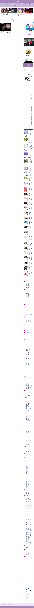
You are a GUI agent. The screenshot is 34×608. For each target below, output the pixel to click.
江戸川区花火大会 (28, 526)
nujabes (27, 588)
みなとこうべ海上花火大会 (29, 501)
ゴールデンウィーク (27, 317)
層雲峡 (27, 468)
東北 (26, 472)
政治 (2, 5)
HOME (3, 3)
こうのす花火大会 (28, 498)
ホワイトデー (28, 402)
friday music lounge (28, 578)
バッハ (27, 593)
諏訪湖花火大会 (28, 533)
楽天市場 (31, 107)
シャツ (27, 365)
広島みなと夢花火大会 (29, 519)
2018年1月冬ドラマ (29, 347)
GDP (27, 491)
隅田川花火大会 (28, 543)
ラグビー (26, 376)
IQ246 (27, 350)
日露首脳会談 (28, 420)
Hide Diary (17, 1)
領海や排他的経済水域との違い (29, 388)
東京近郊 (27, 471)
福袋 (26, 373)
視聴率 (26, 549)
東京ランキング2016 (28, 308)
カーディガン (28, 363)
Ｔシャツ (27, 374)
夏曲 (29, 142)
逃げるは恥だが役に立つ (29, 357)
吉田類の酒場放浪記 (29, 314)
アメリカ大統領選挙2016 (29, 417)
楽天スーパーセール (27, 447)
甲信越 (27, 319)
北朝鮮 (27, 382)
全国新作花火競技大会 (29, 507)
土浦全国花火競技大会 (29, 511)
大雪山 (27, 465)
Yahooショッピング (31, 120)
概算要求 (27, 493)
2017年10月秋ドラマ (29, 342)
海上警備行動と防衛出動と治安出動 (29, 386)
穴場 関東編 (28, 320)
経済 (6, 5)
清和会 (27, 421)
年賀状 (27, 405)
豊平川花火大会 (28, 534)
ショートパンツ (28, 366)
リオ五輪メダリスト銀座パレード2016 (29, 565)
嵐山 (26, 470)
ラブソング (27, 351)
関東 (26, 336)
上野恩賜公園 (28, 431)
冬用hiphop (30, 157)
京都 (26, 433)
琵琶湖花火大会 (28, 528)
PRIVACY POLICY (22, 5)
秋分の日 (27, 410)
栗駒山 (27, 473)
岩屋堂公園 (27, 469)
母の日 (27, 407)
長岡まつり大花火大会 (29, 540)
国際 (25, 390)
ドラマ (13, 3)
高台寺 (27, 486)
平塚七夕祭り (28, 295)
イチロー (27, 572)
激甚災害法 (27, 287)
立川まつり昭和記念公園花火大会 (29, 531)
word (26, 281)
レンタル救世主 (28, 352)
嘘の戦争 (27, 354)
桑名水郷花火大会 (28, 523)
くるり (27, 592)
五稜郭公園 (27, 432)
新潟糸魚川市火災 (28, 451)
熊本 (26, 441)
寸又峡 (27, 467)
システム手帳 (27, 330)
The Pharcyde (28, 590)
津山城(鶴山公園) (28, 440)
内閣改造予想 (28, 418)
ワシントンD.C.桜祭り (29, 430)
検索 (24, 69)
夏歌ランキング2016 (28, 597)
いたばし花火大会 (28, 497)
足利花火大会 (28, 537)
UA (26, 591)
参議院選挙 (27, 419)
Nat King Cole (28, 587)
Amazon (31, 113)
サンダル (29, 136)
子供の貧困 (27, 285)
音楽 (25, 3)
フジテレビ (27, 552)
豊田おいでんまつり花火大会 (29, 536)
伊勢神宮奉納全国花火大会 (29, 505)
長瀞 (26, 482)
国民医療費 (27, 284)
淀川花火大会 (28, 527)
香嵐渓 (27, 485)
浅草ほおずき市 (28, 408)
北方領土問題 (28, 283)
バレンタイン (28, 401)
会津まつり (27, 294)
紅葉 (25, 457)
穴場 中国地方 (28, 321)
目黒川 (27, 442)
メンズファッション (19, 3)
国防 (10, 5)
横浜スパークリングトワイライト (29, 524)
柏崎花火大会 (28, 522)
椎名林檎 (27, 599)
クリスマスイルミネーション (27, 305)
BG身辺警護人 (28, 349)
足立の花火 (27, 538)
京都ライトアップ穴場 (29, 461)
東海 (26, 335)
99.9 (27, 348)
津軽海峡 (27, 384)
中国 (26, 394)
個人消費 (27, 492)
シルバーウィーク (27, 332)
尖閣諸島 (27, 383)
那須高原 (27, 480)
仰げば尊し (27, 353)
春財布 (27, 286)
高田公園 (27, 444)
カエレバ (31, 104)
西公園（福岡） (28, 443)
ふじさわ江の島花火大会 (29, 500)
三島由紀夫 (26, 378)
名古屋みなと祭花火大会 (29, 509)
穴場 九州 (27, 322)
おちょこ (26, 289)
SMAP (27, 547)
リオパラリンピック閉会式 (29, 563)
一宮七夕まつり (28, 293)
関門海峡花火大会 (28, 542)
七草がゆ (27, 403)
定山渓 (27, 466)
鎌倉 (26, 481)
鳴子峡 (27, 487)
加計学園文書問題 (28, 455)
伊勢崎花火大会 (28, 504)
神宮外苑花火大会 (28, 529)
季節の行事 (14, 5)
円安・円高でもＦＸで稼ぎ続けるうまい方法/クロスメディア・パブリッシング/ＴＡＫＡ (31, 89)
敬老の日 (27, 406)
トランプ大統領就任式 (29, 558)
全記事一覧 (8, 3)
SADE (27, 589)
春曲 (26, 598)
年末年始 (27, 404)
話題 (25, 556)
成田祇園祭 (27, 296)
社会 (25, 453)
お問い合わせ (29, 5)
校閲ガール (27, 355)
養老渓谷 (27, 484)
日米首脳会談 (28, 395)
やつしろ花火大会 (28, 503)
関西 (26, 337)
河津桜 (29, 172)
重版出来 (27, 358)
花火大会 (26, 495)
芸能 (29, 3)
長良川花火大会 (28, 541)
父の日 (27, 409)
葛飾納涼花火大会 (28, 532)
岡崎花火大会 (28, 518)
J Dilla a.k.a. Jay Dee (29, 582)
